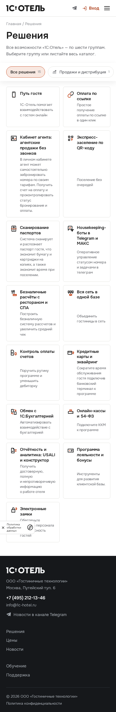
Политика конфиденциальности (34, 703)
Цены (11, 640)
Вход (94, 8)
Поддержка (18, 675)
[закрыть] (3, 527)
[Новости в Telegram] (74, 8)
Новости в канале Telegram (40, 614)
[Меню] (107, 8)
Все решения (25, 72)
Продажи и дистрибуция (84, 72)
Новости (14, 649)
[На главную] (25, 8)
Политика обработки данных (14, 527)
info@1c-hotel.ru (21, 605)
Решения (15, 631)
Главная (13, 23)
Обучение (16, 666)
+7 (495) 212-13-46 (25, 598)
